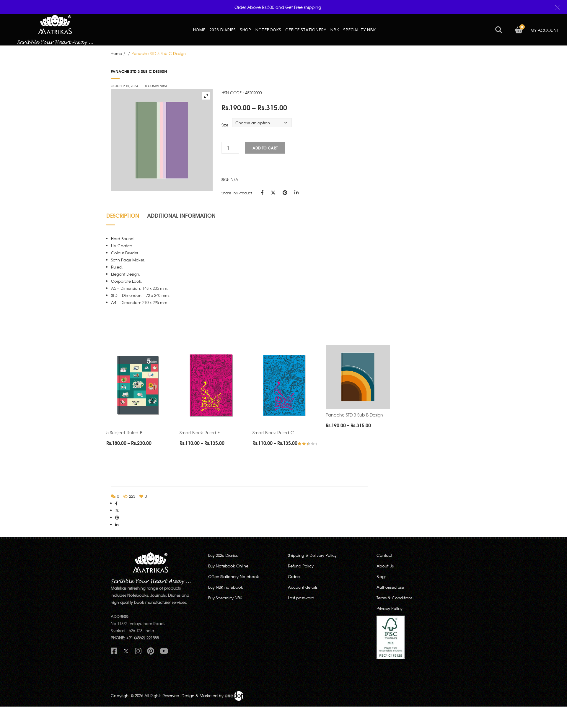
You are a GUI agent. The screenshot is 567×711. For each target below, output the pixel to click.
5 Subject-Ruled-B (124, 432)
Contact (384, 555)
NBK (334, 29)
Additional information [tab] (181, 215)
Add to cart (265, 148)
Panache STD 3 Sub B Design (354, 415)
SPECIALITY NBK (359, 29)
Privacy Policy (390, 608)
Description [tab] (122, 215)
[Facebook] (262, 192)
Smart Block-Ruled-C (273, 432)
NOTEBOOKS (268, 29)
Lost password (301, 598)
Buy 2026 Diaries (223, 555)
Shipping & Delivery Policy (312, 555)
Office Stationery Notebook (233, 576)
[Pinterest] (285, 192)
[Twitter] (273, 192)
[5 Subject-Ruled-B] (138, 386)
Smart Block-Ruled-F (200, 432)
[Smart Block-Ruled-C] (284, 386)
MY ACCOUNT (544, 30)
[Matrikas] (55, 29)
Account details (302, 587)
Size (224, 125)
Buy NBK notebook (225, 587)
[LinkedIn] (296, 192)
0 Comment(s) (156, 86)
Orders (294, 576)
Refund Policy (301, 566)
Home (116, 53)
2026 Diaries (222, 29)
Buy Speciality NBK (225, 598)
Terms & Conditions (394, 598)
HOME (199, 29)
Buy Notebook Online (228, 566)
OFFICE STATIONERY (305, 29)
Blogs (381, 576)
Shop (245, 29)
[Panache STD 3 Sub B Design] (358, 377)
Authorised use (390, 587)
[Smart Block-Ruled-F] (212, 386)
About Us (385, 566)
